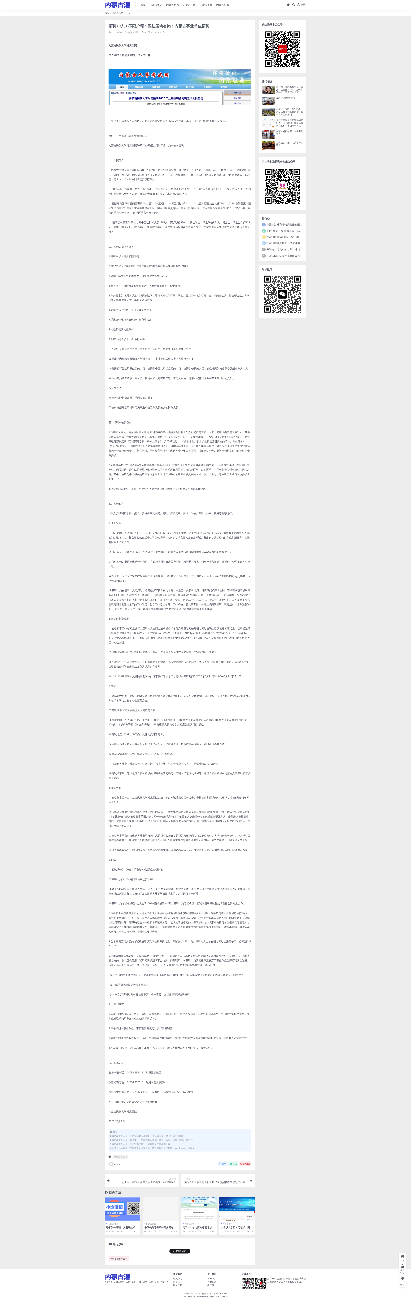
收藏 (235, 1164)
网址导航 (177, 1285)
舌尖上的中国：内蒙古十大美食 (289, 144)
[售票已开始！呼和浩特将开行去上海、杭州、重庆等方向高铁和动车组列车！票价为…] (268, 123)
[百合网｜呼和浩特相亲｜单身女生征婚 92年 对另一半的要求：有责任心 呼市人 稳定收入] (268, 90)
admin (117, 1164)
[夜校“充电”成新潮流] (268, 101)
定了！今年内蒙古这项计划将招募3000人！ (198, 1229)
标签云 (176, 1281)
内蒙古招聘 (189, 5)
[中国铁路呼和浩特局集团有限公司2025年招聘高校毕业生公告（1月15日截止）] (161, 1209)
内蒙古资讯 (155, 5)
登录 (303, 4)
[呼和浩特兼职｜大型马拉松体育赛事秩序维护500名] (122, 1209)
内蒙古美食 (206, 5)
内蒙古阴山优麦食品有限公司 (283, 255)
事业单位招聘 (120, 1156)
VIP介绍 (211, 1278)
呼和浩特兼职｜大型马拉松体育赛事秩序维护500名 (122, 1229)
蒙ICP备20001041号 (193, 1296)
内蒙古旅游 (222, 5)
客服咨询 (211, 1281)
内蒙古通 (205, 1293)
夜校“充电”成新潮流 (286, 97)
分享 (224, 1164)
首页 (143, 5)
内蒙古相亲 (172, 5)
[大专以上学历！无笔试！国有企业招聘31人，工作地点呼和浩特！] (237, 1209)
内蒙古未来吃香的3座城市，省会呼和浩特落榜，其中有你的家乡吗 (289, 112)
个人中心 (177, 1278)
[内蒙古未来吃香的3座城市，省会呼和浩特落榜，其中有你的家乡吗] (268, 112)
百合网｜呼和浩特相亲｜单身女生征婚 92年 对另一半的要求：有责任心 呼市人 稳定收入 (289, 90)
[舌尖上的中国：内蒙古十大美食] (268, 145)
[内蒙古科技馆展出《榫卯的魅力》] (268, 134)
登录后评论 (181, 1251)
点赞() (246, 1164)
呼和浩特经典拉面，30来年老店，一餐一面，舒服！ (296, 243)
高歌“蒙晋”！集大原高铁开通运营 (285, 231)
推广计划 (211, 1285)
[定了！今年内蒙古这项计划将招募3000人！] (199, 1209)
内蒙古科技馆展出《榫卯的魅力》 (289, 133)
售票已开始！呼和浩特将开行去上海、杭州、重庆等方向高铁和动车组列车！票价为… (289, 124)
